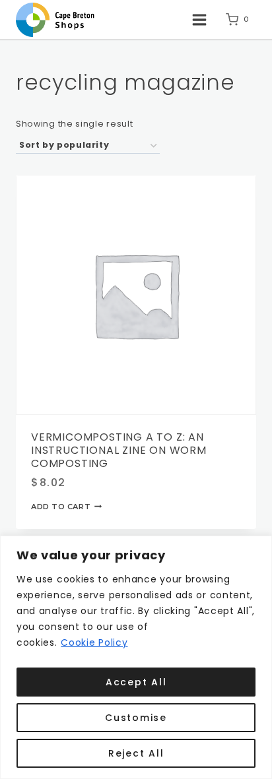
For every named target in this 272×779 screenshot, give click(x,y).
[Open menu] (199, 19)
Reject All (136, 753)
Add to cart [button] (60, 506)
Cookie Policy (94, 642)
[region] (136, 657)
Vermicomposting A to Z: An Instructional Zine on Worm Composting (119, 450)
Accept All (136, 682)
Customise (136, 717)
